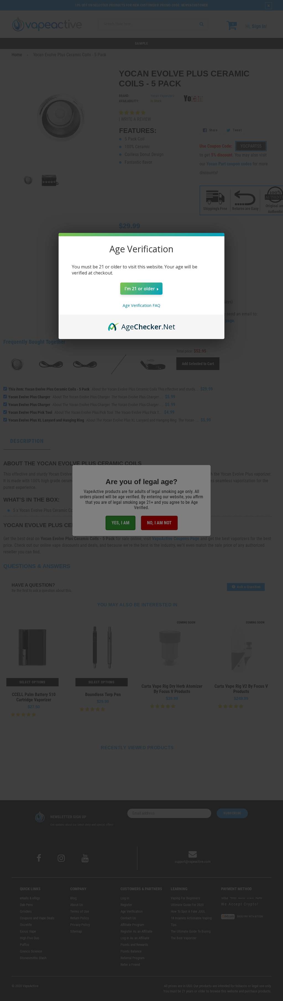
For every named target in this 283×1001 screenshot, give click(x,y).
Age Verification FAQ (141, 305)
